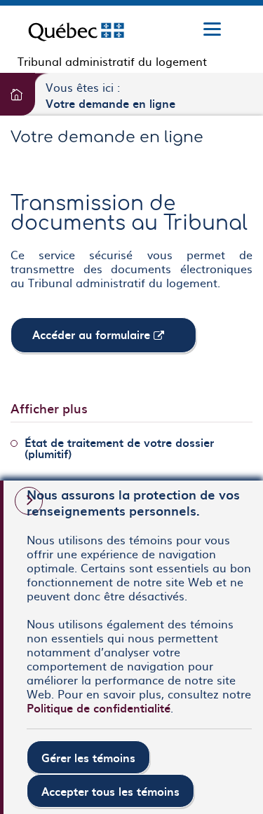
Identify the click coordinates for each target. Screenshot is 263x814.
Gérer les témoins (88, 757)
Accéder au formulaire (114, 338)
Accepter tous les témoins (110, 790)
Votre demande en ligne (110, 103)
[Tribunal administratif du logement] (76, 30)
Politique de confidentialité (98, 707)
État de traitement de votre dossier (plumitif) (119, 448)
